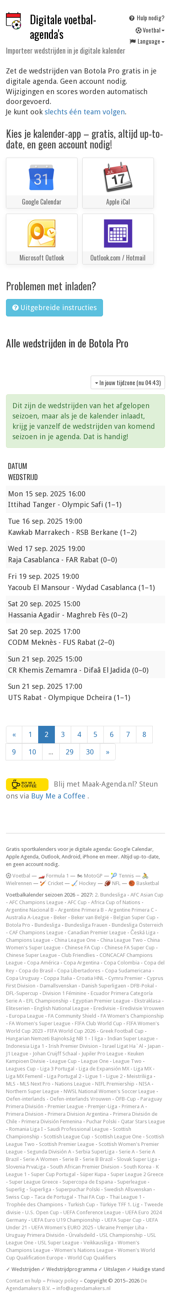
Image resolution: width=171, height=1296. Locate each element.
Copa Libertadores (79, 971)
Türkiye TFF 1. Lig (119, 1204)
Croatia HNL (90, 978)
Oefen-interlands (25, 1099)
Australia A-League (27, 917)
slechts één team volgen (85, 112)
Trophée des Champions (34, 1204)
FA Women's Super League (39, 1023)
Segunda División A (49, 1152)
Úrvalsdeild (82, 1235)
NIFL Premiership (114, 1084)
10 (32, 752)
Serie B (70, 1159)
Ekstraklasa (147, 1001)
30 (90, 752)
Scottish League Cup (67, 1137)
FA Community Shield (72, 1016)
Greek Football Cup (122, 1031)
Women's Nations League (83, 1250)
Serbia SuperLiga (95, 1152)
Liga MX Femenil (24, 1076)
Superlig (15, 1189)
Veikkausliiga (98, 1243)
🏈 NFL (112, 883)
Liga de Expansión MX (104, 1069)
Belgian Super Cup (134, 917)
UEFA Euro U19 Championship (65, 1220)
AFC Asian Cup (146, 895)
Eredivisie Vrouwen (142, 1008)
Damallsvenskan (58, 986)
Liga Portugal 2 (64, 1076)
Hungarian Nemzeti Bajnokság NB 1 (46, 1038)
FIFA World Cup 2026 (71, 1031)
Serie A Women (40, 1159)
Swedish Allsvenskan (128, 1189)
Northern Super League (32, 1091)
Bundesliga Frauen (86, 925)
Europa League (26, 1016)
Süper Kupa (93, 1174)
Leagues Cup (21, 1069)
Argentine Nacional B (30, 910)
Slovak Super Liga (137, 1159)
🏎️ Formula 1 (53, 876)
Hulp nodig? (150, 17)
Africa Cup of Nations (115, 902)
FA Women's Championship (132, 1016)
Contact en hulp (23, 1281)
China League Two (121, 940)
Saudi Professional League (78, 1129)
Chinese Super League (31, 955)
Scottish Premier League (66, 1144)
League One (95, 1061)
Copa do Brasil (36, 971)
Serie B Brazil (98, 1159)
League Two (127, 1061)
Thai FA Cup (91, 1197)
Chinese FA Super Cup (130, 948)
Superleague (131, 1182)
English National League (61, 1008)
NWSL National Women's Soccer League (109, 1091)
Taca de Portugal (53, 1197)
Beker (60, 917)
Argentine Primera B (81, 910)
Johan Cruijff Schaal (55, 1054)
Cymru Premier (125, 978)
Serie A (127, 1152)
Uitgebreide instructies (57, 307)
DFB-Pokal (142, 986)
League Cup (63, 1061)
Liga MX (143, 1069)
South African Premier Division (84, 1167)
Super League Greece (33, 1182)
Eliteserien (18, 1008)
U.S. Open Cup (42, 1212)
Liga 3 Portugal (57, 1069)
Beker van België (90, 917)
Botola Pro (18, 925)
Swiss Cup (18, 1197)
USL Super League (58, 1243)
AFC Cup (77, 902)
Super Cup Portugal (53, 1174)
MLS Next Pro (35, 1084)
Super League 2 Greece (137, 1174)
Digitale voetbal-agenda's (63, 26)
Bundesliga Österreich (137, 925)
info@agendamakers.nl (83, 1288)
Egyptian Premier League (101, 1001)
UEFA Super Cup (123, 1220)
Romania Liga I (26, 1129)
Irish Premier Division (73, 1046)
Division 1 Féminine (64, 993)
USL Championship (121, 1235)
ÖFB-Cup (125, 1099)
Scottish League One (118, 1137)
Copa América (43, 963)
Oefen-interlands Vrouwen (80, 1099)
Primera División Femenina (51, 1121)
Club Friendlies (78, 955)
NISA (144, 1084)
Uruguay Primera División (35, 1235)
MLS (11, 1084)
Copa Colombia (122, 963)
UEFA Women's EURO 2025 (62, 1227)
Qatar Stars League (143, 1121)
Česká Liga (142, 932)
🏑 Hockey (83, 883)
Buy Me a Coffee (59, 796)
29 (70, 752)
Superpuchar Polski (78, 1189)
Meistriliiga (139, 1076)
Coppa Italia (58, 978)
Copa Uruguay (22, 978)
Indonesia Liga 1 (25, 1046)
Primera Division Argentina (78, 1114)
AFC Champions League (36, 902)
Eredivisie (104, 1008)
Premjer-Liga (102, 1106)
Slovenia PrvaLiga (26, 1167)
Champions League (28, 940)
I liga (97, 1038)
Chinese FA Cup (82, 948)
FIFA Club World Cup (98, 1023)
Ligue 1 (94, 1076)
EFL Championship (47, 1001)
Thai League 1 (125, 1197)
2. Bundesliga (110, 895)
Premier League (66, 1106)
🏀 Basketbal (143, 883)
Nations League (73, 1084)
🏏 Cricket (51, 883)
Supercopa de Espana (87, 1182)
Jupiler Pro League (102, 1054)
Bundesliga (47, 925)
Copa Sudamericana (128, 971)
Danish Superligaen (104, 986)
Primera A (133, 1106)
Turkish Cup (81, 1204)
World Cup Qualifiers (92, 1258)
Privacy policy (62, 1281)
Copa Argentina (81, 963)
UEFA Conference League (92, 1212)
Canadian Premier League (97, 932)
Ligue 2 (114, 1076)
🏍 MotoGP (90, 876)
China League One (75, 940)
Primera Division (24, 1114)
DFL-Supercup (22, 993)
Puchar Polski (101, 1121)
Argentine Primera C (131, 910)
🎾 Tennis (122, 876)
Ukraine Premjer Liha (120, 1227)
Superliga (40, 1189)
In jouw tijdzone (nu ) (129, 382)
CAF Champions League (36, 932)
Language (148, 41)
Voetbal (151, 29)
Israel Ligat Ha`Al (122, 1046)
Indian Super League (131, 1038)
